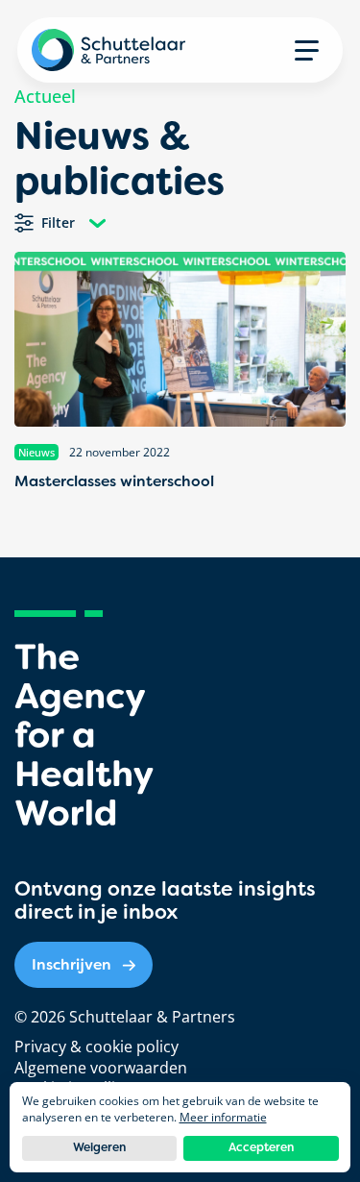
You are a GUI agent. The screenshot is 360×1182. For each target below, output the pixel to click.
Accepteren (261, 1147)
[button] (306, 50)
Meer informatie (223, 1117)
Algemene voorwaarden (100, 1067)
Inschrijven (71, 964)
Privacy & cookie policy (96, 1046)
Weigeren (99, 1147)
